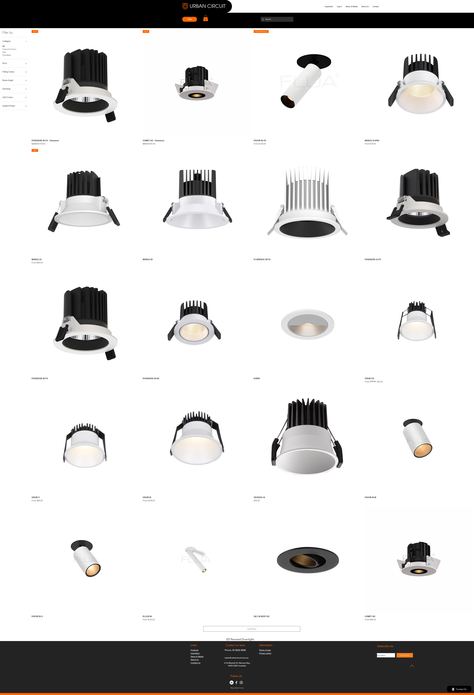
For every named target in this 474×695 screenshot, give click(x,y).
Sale (4, 52)
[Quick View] (418, 83)
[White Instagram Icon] (241, 683)
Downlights (6, 55)
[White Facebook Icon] (236, 683)
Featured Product (9, 49)
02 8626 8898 (239, 650)
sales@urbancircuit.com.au (236, 658)
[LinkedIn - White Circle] (232, 683)
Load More (251, 628)
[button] (189, 19)
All (3, 46)
